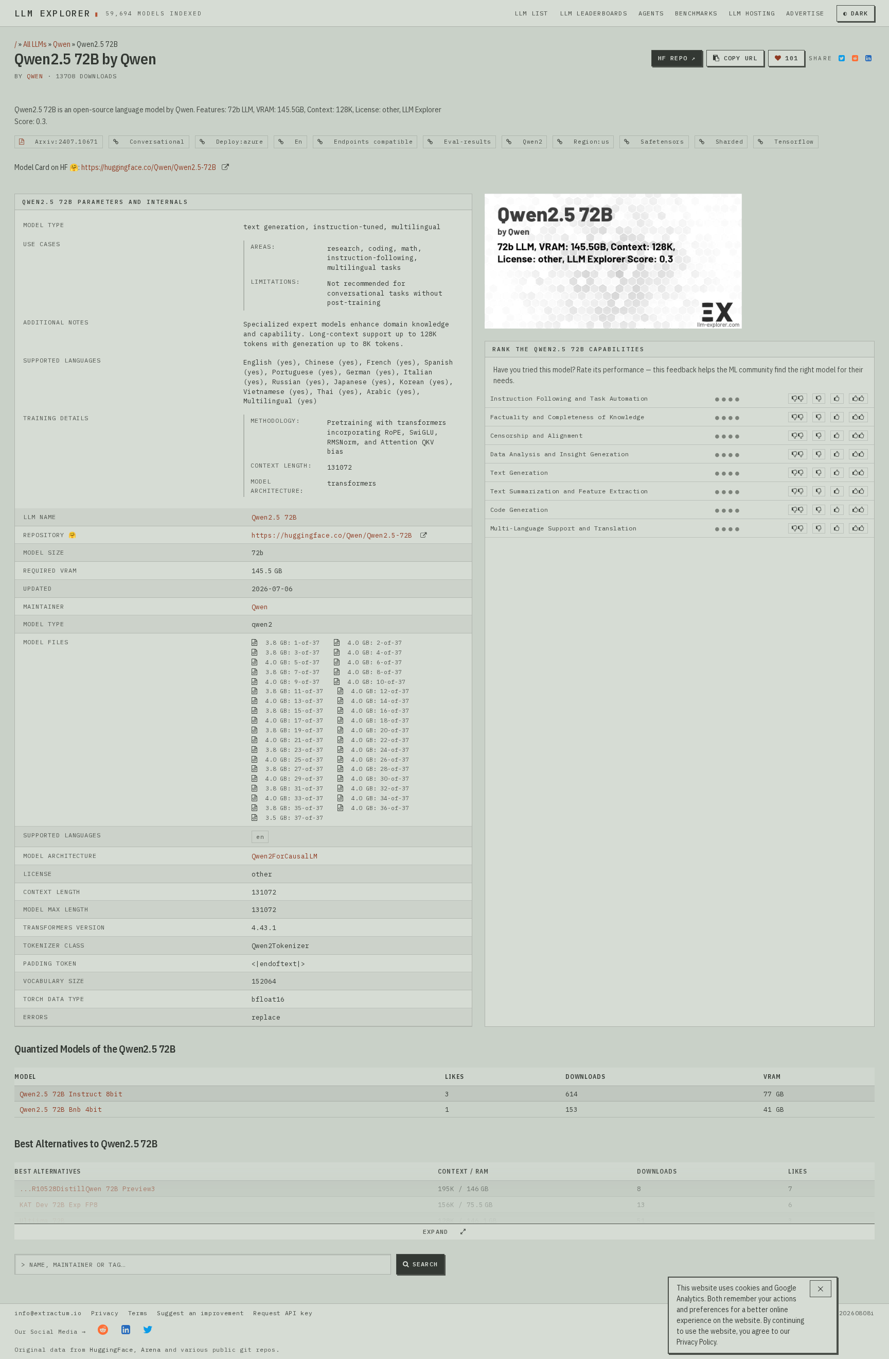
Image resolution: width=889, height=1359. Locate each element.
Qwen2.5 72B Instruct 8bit (71, 1094)
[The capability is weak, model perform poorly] (797, 398)
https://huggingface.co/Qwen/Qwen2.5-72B (148, 167)
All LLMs (35, 44)
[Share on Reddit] (855, 58)
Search (425, 1264)
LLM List (531, 13)
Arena (151, 1349)
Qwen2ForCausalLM (284, 856)
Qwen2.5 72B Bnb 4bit (61, 1109)
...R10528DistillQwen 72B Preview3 (87, 1188)
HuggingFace (111, 1349)
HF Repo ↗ (677, 58)
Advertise (805, 13)
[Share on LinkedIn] (868, 58)
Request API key (282, 1313)
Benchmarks (696, 13)
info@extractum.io (48, 1313)
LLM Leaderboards (593, 13)
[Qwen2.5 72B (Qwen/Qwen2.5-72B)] (613, 260)
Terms (138, 1313)
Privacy (105, 1313)
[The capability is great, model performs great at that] (858, 398)
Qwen (61, 44)
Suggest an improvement (200, 1313)
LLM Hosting (751, 13)
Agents (651, 13)
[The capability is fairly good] (836, 398)
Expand (440, 1231)
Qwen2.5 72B (274, 517)
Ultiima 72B (42, 1220)
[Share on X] (841, 58)
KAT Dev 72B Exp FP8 (59, 1204)
